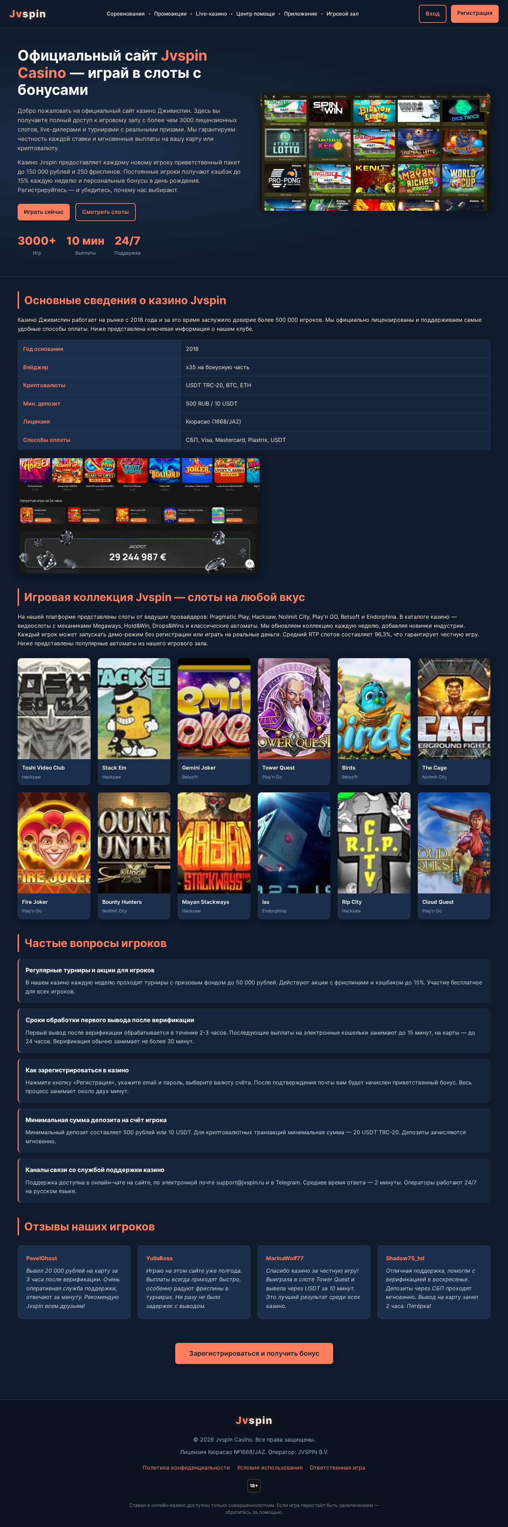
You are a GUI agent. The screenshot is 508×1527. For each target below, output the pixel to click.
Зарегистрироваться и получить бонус (254, 1353)
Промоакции (170, 13)
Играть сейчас (44, 211)
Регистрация (474, 12)
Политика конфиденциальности (186, 1467)
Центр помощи (255, 13)
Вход (433, 13)
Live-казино (211, 13)
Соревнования (126, 13)
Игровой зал (343, 13)
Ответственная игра (337, 1467)
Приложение (300, 13)
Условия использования (270, 1467)
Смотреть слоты (105, 211)
